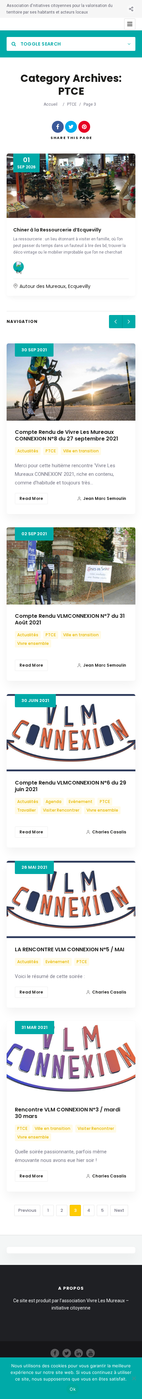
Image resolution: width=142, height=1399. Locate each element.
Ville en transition (81, 451)
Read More (31, 498)
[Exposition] (18, 267)
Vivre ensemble (33, 643)
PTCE (72, 104)
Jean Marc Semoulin (104, 498)
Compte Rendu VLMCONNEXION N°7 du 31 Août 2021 (70, 619)
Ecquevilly (79, 286)
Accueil (50, 104)
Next (119, 1210)
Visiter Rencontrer (61, 810)
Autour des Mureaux (42, 286)
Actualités (27, 451)
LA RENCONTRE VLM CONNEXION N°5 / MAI (69, 949)
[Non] (133, 1378)
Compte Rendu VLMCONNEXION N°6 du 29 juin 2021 (70, 786)
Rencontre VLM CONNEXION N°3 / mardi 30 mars (67, 1113)
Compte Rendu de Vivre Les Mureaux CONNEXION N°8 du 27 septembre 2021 (66, 435)
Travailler (26, 810)
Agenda (53, 801)
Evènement (80, 801)
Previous (27, 1210)
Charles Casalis (109, 832)
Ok (73, 1389)
